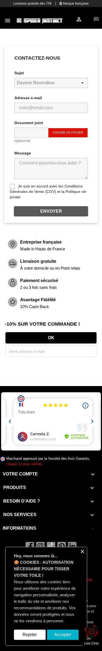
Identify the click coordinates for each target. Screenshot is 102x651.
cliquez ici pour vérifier (23, 464)
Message (22, 153)
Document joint (28, 123)
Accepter (62, 634)
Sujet (19, 73)
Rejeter (30, 634)
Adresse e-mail (28, 98)
